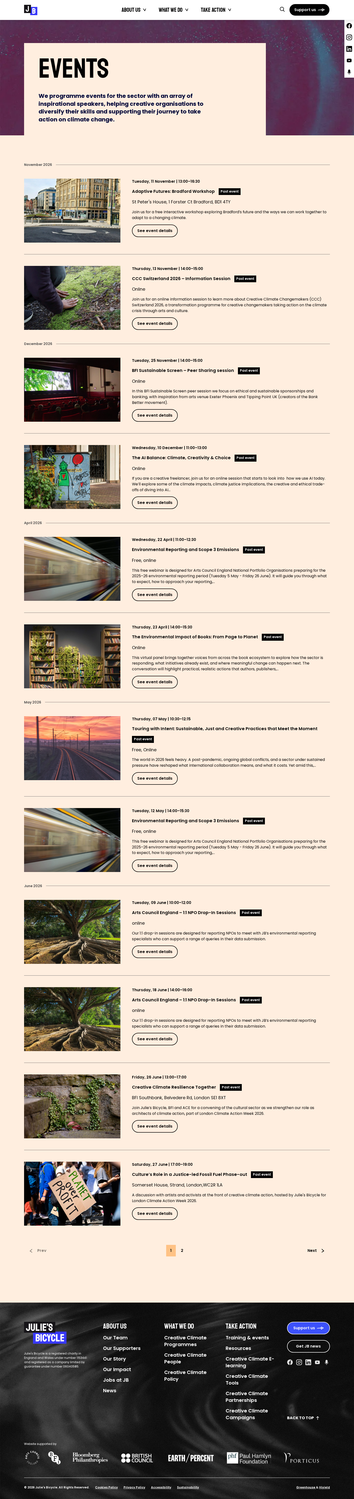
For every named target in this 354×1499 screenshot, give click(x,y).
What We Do (171, 9)
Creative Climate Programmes (185, 1341)
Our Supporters (122, 1348)
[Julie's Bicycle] (30, 10)
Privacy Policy (134, 1487)
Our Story (114, 1358)
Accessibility (161, 1487)
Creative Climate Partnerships (247, 1397)
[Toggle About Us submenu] (144, 9)
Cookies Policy (106, 1487)
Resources (238, 1348)
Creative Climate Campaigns (247, 1414)
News (109, 1390)
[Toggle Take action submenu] (229, 9)
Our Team (115, 1337)
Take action (213, 9)
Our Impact (117, 1369)
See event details (154, 230)
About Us (131, 9)
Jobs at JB (116, 1380)
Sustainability (188, 1487)
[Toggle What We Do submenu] (186, 9)
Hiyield (324, 1487)
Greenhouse (306, 1487)
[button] (282, 9)
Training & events (247, 1337)
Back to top (300, 1418)
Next (312, 1250)
